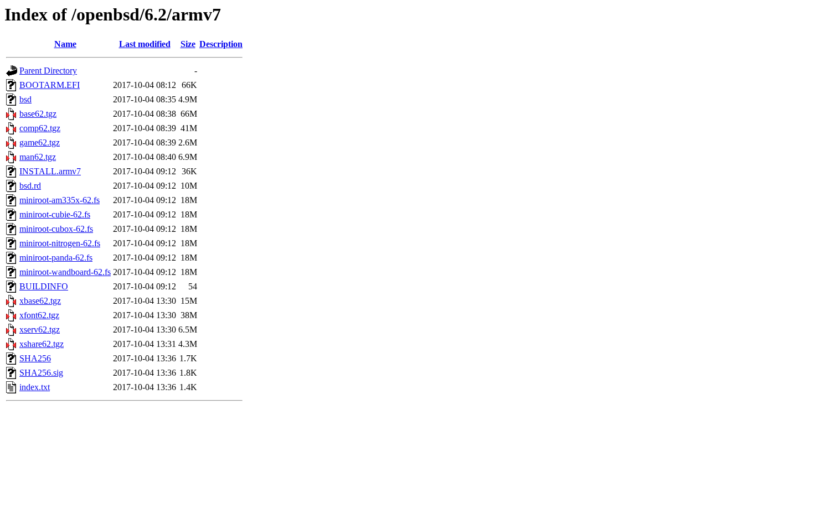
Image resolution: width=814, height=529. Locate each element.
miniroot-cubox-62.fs (56, 229)
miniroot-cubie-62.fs (54, 214)
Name (65, 44)
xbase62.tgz (40, 300)
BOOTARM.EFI (49, 85)
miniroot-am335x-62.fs (59, 200)
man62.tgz (37, 157)
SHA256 (35, 358)
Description (221, 44)
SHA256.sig (41, 372)
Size (188, 44)
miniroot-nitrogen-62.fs (59, 243)
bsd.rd (30, 185)
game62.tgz (39, 142)
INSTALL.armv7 (50, 171)
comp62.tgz (39, 128)
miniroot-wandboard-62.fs (65, 272)
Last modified (145, 44)
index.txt (34, 387)
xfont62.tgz (39, 315)
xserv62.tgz (39, 329)
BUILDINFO (43, 286)
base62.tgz (37, 113)
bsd (25, 99)
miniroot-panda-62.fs (55, 257)
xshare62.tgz (41, 344)
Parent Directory (48, 70)
